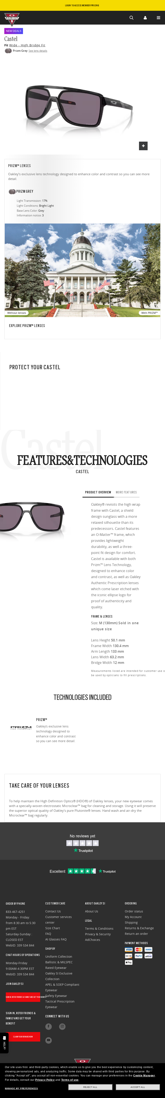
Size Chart (52, 928)
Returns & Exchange (139, 928)
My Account (133, 917)
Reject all (90, 1087)
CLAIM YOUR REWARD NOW (23, 1036)
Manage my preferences (21, 1088)
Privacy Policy (45, 1079)
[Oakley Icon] (13, 18)
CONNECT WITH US (57, 1016)
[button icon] (131, 18)
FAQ (48, 934)
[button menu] (158, 18)
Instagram (62, 1026)
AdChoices (92, 940)
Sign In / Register (145, 18)
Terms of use (70, 1079)
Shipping (131, 922)
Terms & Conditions (99, 928)
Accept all (138, 1087)
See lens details (38, 50)
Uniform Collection (58, 956)
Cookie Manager (144, 1075)
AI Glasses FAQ (56, 939)
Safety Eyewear (56, 996)
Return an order (136, 934)
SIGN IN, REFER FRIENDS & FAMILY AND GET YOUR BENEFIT (23, 997)
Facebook (48, 1026)
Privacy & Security (98, 934)
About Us (91, 911)
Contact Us (53, 911)
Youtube (48, 1040)
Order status (134, 911)
